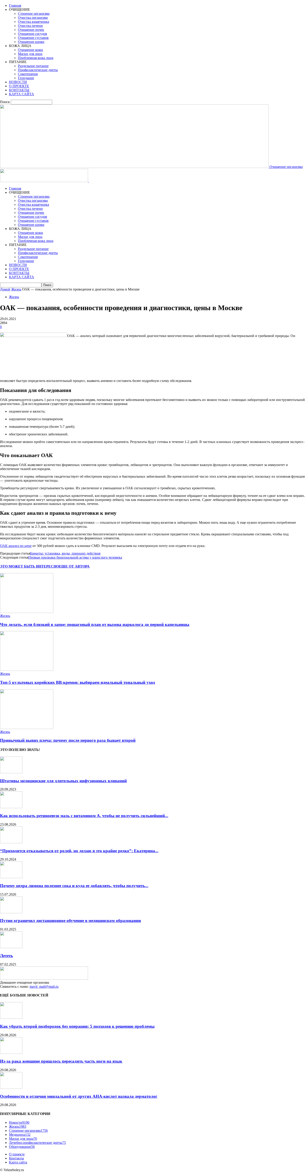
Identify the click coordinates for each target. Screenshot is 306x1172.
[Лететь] (11, 947)
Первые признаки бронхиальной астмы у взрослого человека (75, 557)
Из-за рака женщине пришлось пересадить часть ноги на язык (61, 1061)
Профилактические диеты (38, 70)
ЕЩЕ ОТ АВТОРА (74, 566)
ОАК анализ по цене (16, 546)
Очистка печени (30, 26)
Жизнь (16, 289)
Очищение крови (31, 42)
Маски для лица (30, 54)
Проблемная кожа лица (35, 58)
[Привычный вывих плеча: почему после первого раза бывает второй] (26, 728)
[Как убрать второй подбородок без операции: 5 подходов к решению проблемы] (11, 1017)
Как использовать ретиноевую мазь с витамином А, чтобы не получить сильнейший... (84, 815)
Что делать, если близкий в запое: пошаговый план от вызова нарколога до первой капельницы (94, 624)
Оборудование (22, 1147)
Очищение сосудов (32, 34)
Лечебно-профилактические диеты (37, 1142)
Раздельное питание (33, 66)
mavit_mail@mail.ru (44, 986)
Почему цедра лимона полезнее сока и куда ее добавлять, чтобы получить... (74, 885)
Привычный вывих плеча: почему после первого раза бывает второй (68, 740)
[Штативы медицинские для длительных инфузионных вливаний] (11, 772)
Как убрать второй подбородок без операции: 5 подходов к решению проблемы (77, 1026)
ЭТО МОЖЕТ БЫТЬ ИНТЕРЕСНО (29, 566)
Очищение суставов (33, 38)
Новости (19, 1122)
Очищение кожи (30, 50)
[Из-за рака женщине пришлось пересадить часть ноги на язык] (11, 1053)
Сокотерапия (28, 74)
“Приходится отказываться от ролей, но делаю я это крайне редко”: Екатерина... (79, 850)
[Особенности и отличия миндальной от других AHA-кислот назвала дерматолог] (11, 1087)
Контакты (16, 1158)
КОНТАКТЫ (19, 90)
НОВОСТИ (18, 82)
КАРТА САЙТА (21, 94)
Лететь (6, 955)
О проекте (17, 1154)
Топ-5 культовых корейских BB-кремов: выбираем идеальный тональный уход (77, 682)
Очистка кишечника (33, 21)
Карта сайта (18, 1162)
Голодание (26, 78)
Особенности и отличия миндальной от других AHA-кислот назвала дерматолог (78, 1096)
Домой (5, 289)
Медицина (19, 1134)
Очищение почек (31, 30)
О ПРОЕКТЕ (19, 86)
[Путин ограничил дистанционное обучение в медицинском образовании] (11, 912)
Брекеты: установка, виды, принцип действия (65, 553)
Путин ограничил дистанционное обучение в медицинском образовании (70, 920)
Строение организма (34, 13)
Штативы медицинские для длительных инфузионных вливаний (63, 780)
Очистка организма (33, 17)
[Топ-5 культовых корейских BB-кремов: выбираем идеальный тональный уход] (26, 670)
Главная (15, 5)
